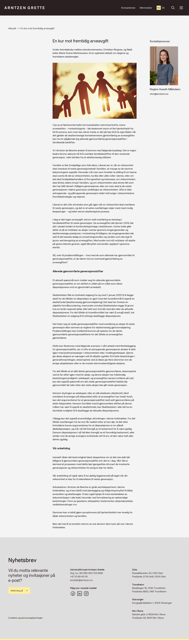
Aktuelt (12, 28)
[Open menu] (181, 7)
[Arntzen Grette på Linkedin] (79, 593)
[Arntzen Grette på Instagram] (86, 593)
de (163, 7)
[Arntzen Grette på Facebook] (73, 593)
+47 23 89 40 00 (79, 576)
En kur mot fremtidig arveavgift (38, 28)
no (158, 7)
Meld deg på (17, 590)
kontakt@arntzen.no (81, 580)
